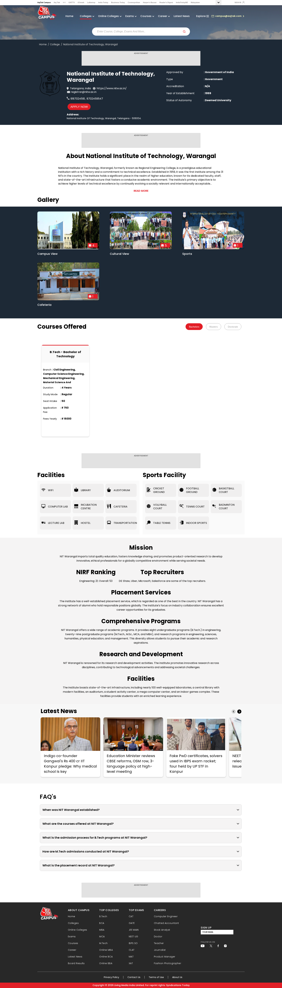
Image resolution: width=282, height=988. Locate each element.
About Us (177, 977)
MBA (101, 929)
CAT (131, 916)
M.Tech (103, 943)
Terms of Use (156, 977)
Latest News (182, 16)
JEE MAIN (134, 929)
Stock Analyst (162, 929)
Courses (73, 943)
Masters (213, 326)
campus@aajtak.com (228, 16)
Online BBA (105, 963)
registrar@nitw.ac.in (83, 92)
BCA (101, 923)
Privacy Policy (111, 977)
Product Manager (164, 956)
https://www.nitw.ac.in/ (112, 88)
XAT (131, 963)
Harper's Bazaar (150, 2)
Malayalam (195, 2)
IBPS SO (133, 943)
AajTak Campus (44, 2)
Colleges (73, 923)
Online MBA (106, 950)
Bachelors (194, 326)
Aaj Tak (57, 2)
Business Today (118, 2)
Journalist (160, 950)
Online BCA (106, 956)
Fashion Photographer (167, 963)
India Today (103, 2)
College (55, 44)
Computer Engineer (166, 916)
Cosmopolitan (134, 2)
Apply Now (79, 106)
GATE (132, 923)
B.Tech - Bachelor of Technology (65, 354)
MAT (131, 956)
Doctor (158, 936)
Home (69, 16)
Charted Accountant (166, 923)
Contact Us (133, 977)
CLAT (131, 950)
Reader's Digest (166, 2)
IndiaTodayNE (182, 2)
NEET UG (133, 936)
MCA (102, 936)
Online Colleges (77, 929)
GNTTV (72, 2)
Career (72, 950)
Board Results (76, 963)
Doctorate (233, 326)
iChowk (81, 2)
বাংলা (64, 2)
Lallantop (91, 2)
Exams (72, 936)
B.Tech (103, 916)
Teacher (159, 943)
